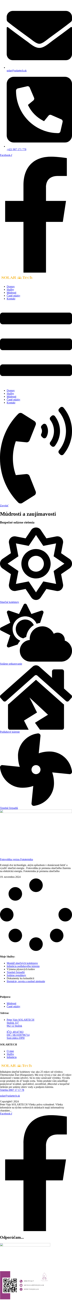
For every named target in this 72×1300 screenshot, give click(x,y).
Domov (11, 286)
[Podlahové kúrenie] (36, 728)
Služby (10, 289)
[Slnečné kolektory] (36, 599)
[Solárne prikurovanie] (36, 660)
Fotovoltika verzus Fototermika (16, 859)
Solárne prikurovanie (11, 663)
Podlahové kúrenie (10, 731)
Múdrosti (11, 292)
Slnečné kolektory (9, 602)
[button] (36, 344)
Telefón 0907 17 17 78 (12, 1090)
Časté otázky (13, 295)
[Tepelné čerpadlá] (36, 804)
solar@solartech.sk (10, 1095)
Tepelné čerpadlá (9, 808)
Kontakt (11, 298)
